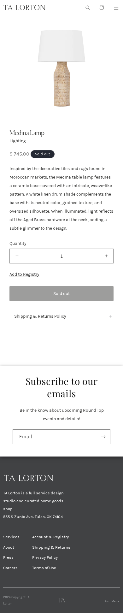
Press (8, 557)
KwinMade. (112, 601)
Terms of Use (44, 568)
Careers (10, 568)
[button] (116, 8)
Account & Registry (50, 537)
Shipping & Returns (51, 547)
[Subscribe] (103, 436)
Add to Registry (24, 274)
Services (11, 537)
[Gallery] (61, 67)
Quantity (17, 243)
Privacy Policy (45, 557)
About (8, 547)
